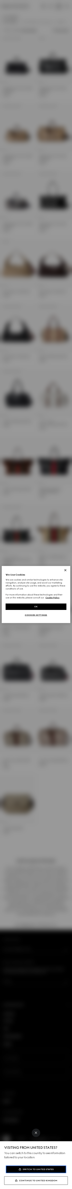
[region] (36, 594)
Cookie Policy (52, 597)
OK (36, 606)
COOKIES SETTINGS (36, 615)
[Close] (36, 1133)
